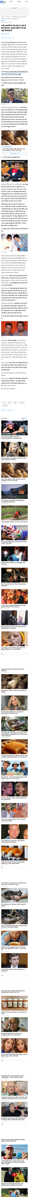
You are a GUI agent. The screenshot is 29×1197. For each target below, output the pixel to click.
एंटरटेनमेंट (8, 17)
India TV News (4, 252)
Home (2, 17)
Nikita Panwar (5, 34)
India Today (3, 104)
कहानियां (19, 1)
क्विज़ (27, 1)
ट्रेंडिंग (11, 1)
